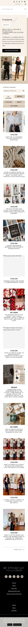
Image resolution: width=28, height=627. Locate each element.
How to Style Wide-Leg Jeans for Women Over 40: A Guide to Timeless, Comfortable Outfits (14, 537)
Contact (14, 610)
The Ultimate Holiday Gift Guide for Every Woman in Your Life (14, 431)
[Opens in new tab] (14, 1)
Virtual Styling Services (14, 594)
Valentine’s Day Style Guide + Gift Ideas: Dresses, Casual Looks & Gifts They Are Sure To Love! (14, 317)
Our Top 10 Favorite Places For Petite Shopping (14, 138)
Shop (14, 585)
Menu (25, 9)
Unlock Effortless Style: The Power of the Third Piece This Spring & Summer (14, 211)
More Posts (18, 549)
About (14, 605)
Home (14, 583)
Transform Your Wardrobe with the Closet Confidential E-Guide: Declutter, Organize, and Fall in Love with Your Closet (14, 393)
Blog (14, 608)
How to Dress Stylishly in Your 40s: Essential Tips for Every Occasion (14, 466)
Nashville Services (14, 591)
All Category (8, 97)
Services (6, 25)
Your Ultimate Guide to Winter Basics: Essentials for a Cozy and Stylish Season (14, 355)
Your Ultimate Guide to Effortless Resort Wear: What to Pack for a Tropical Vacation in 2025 (14, 174)
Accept (10, 624)
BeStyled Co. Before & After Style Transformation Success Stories (13, 32)
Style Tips (8, 102)
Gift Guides (14, 106)
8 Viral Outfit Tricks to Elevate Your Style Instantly (14, 501)
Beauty (19, 102)
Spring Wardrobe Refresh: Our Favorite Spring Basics (14, 247)
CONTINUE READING (11, 50)
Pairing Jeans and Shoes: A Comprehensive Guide (14, 281)
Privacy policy (17, 624)
